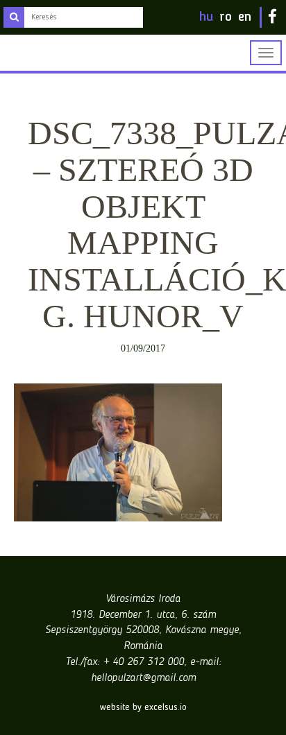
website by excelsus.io (143, 707)
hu (206, 17)
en (244, 17)
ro (225, 17)
